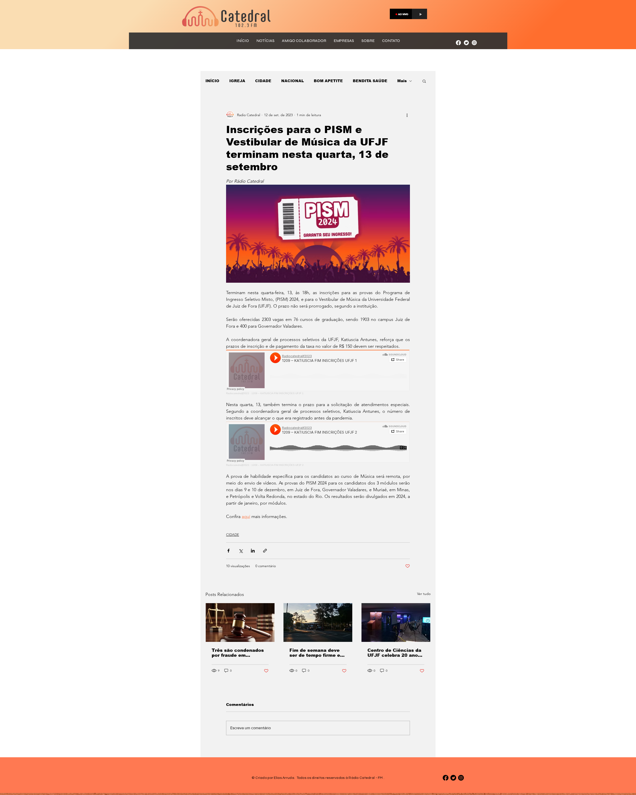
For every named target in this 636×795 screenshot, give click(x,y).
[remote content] (318, 372)
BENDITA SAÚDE (370, 81)
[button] (424, 81)
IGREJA (237, 81)
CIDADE (263, 81)
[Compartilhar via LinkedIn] (252, 550)
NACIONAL (292, 81)
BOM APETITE (328, 81)
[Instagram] (474, 42)
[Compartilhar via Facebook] (228, 550)
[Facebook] (458, 42)
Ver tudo (424, 593)
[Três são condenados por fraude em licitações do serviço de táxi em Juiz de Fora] (240, 622)
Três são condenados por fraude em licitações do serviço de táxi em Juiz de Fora (238, 653)
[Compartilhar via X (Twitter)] (240, 550)
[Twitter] (466, 42)
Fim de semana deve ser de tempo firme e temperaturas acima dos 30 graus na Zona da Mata (315, 653)
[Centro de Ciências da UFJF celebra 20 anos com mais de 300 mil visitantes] (395, 622)
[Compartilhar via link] (265, 550)
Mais (402, 81)
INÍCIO (212, 81)
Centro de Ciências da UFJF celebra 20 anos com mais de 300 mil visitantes (394, 653)
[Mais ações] (407, 115)
